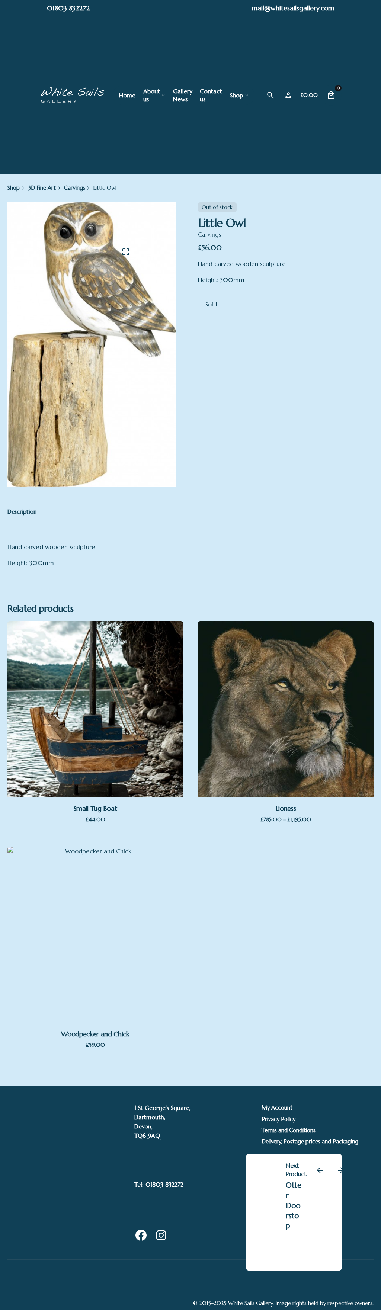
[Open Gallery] (125, 251)
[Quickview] (57, 669)
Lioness (286, 808)
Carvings (209, 234)
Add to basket (95, 756)
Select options (286, 756)
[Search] (270, 95)
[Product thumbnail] (95, 709)
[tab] (22, 511)
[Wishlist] (288, 95)
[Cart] (331, 95)
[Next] (340, 1170)
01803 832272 (68, 8)
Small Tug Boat (95, 808)
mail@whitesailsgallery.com (293, 8)
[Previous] (320, 1170)
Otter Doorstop (293, 1205)
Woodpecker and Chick (95, 1034)
